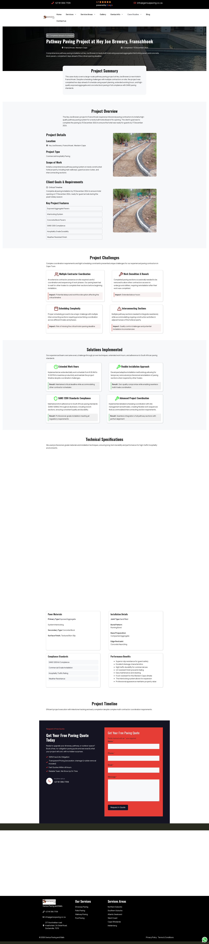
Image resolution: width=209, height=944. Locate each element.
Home (59, 14)
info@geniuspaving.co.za (149, 2)
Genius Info (115, 14)
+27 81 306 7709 (62, 2)
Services (69, 14)
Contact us (61, 21)
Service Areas (87, 14)
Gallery (103, 14)
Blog (148, 14)
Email (111, 765)
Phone (111, 753)
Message (112, 777)
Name (111, 741)
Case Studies (133, 14)
